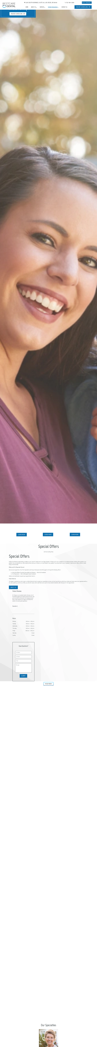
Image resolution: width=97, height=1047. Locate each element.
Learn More (48, 534)
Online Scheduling (82, 7)
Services (42, 7)
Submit (23, 676)
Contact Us (64, 7)
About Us (33, 7)
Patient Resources (53, 7)
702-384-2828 (70, 2)
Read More (48, 684)
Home (27, 7)
